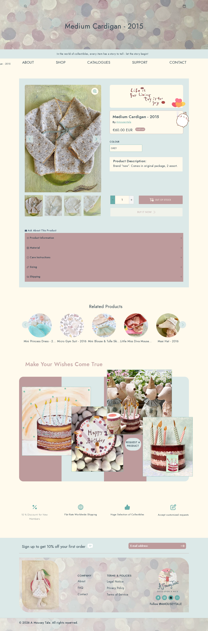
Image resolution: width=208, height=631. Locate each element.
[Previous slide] (25, 324)
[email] (177, 597)
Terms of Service (117, 595)
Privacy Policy (115, 588)
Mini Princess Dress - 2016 (40, 341)
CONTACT (178, 62)
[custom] (158, 597)
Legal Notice (115, 582)
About (81, 581)
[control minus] (112, 200)
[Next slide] (96, 139)
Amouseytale (123, 122)
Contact (83, 594)
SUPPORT (140, 62)
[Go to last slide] (29, 139)
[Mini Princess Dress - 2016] (40, 328)
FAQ (80, 588)
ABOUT (28, 62)
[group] (34, 205)
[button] (25, 6)
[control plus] (131, 200)
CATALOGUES (98, 62)
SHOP (61, 62)
